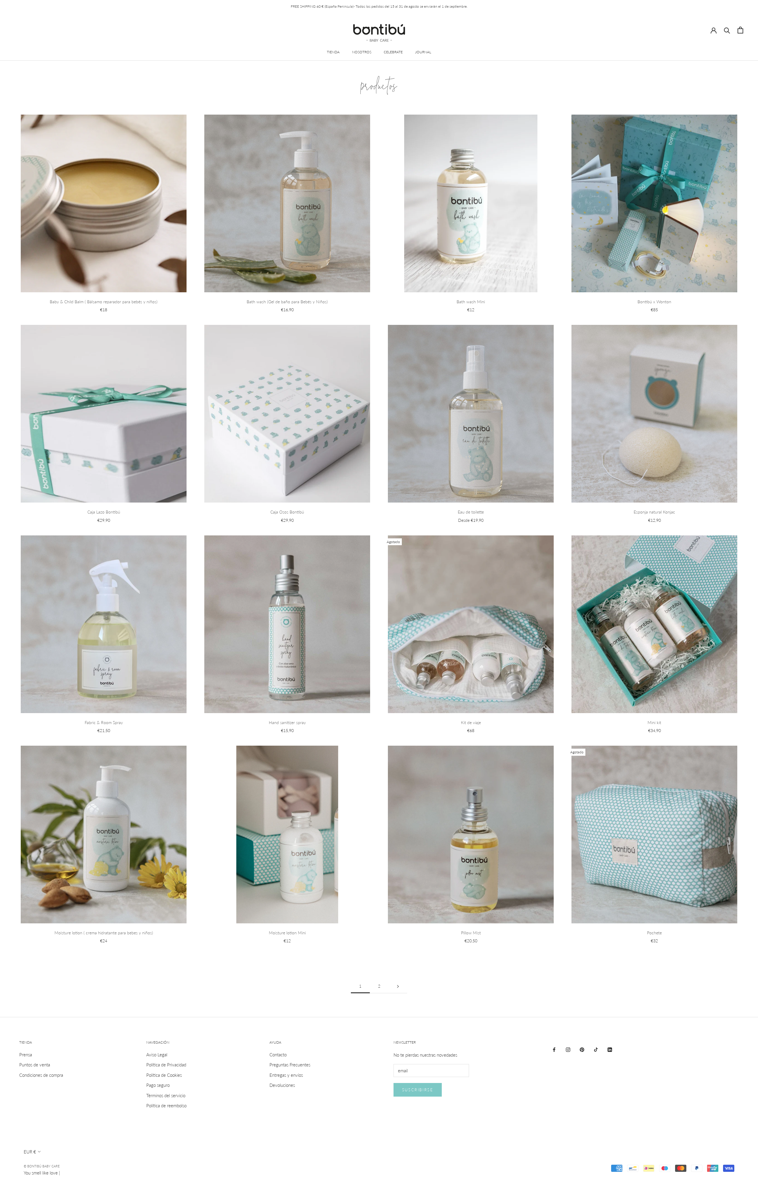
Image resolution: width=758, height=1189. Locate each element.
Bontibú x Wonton (654, 301)
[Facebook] (554, 1049)
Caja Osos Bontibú (287, 511)
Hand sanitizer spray (287, 722)
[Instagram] (568, 1049)
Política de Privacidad (166, 1064)
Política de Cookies (164, 1075)
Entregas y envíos (286, 1075)
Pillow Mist (471, 932)
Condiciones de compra (41, 1075)
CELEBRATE (393, 52)
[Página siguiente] (398, 986)
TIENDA (333, 52)
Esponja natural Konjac (654, 511)
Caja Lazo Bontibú (103, 511)
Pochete (654, 932)
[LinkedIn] (610, 1049)
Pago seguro (158, 1085)
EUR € (30, 1151)
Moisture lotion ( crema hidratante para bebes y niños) (103, 932)
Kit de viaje (471, 722)
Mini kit (654, 722)
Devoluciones (282, 1085)
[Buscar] (727, 30)
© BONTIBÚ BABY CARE (42, 1166)
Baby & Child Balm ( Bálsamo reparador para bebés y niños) (104, 301)
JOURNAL (423, 52)
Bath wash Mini (471, 301)
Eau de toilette (471, 511)
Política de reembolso (166, 1105)
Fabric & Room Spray (104, 722)
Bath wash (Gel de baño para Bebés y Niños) (287, 301)
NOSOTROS (361, 52)
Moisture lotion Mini (287, 932)
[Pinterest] (582, 1049)
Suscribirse (417, 1089)
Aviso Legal (156, 1054)
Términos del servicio (165, 1095)
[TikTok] (596, 1049)
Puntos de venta (34, 1064)
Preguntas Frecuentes (289, 1064)
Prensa (25, 1054)
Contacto (278, 1054)
